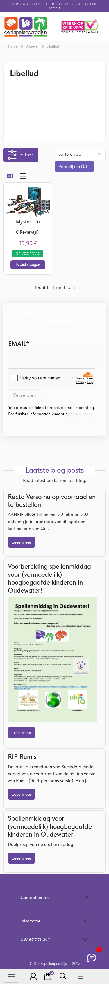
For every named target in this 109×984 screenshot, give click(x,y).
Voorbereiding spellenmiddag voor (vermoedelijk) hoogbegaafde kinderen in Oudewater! (49, 578)
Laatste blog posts (55, 470)
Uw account (35, 940)
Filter (26, 154)
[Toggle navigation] (11, 977)
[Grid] (10, 176)
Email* (18, 343)
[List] (23, 176)
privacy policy (80, 414)
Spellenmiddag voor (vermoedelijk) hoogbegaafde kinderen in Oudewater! (50, 826)
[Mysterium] (28, 200)
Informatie (30, 921)
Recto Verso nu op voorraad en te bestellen (52, 501)
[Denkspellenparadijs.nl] (26, 26)
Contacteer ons (35, 897)
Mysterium (28, 221)
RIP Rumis (22, 757)
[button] (31, 977)
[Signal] (91, 958)
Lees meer (21, 542)
